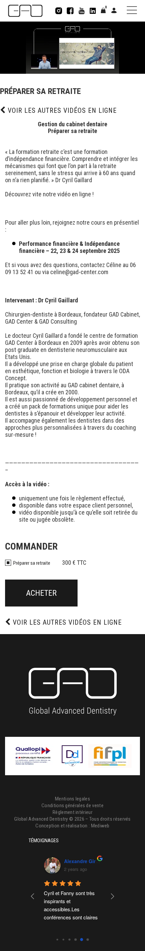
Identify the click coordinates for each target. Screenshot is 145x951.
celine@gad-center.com (79, 271)
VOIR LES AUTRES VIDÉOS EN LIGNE (61, 110)
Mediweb (100, 826)
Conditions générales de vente (72, 805)
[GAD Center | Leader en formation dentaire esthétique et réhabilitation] (25, 11)
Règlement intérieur (72, 812)
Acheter (41, 593)
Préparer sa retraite (31, 563)
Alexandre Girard (34, 861)
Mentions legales (72, 799)
